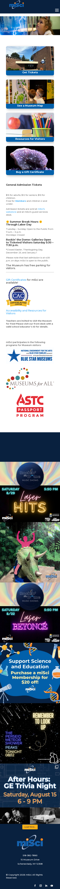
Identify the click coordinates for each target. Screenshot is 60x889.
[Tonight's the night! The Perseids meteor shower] (30, 733)
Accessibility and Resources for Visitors (26, 312)
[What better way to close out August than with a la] (30, 492)
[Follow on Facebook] (35, 885)
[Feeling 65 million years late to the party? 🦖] (30, 552)
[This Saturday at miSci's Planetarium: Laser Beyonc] (30, 612)
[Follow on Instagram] (40, 885)
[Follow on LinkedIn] (46, 885)
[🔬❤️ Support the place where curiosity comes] (30, 673)
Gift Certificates (16, 279)
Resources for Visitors (30, 138)
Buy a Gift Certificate (30, 172)
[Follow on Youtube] (52, 885)
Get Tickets (30, 72)
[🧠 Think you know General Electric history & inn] (30, 794)
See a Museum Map (30, 105)
